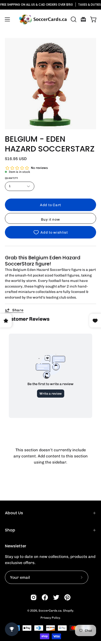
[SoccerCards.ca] (43, 19)
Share (18, 310)
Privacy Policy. (50, 617)
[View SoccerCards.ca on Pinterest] (67, 597)
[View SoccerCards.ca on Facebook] (45, 597)
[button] (73, 19)
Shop (10, 530)
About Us (14, 513)
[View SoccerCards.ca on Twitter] (56, 597)
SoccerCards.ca (50, 610)
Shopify (68, 610)
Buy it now (50, 219)
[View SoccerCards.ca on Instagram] (33, 597)
